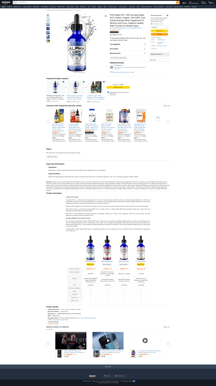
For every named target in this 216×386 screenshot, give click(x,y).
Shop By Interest (178, 6)
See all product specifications (118, 57)
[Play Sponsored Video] (108, 341)
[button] (3, 6)
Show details (112, 95)
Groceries (53, 6)
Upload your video (52, 156)
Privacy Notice (95, 381)
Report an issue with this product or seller (123, 72)
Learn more (117, 68)
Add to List (153, 60)
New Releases (45, 6)
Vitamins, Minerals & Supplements (64, 10)
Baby (138, 6)
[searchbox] (96, 2)
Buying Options (107, 264)
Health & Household (51, 10)
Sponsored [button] (48, 329)
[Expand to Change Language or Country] (112, 376)
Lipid (75, 10)
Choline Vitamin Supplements (60, 319)
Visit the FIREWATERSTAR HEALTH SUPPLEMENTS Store (125, 28)
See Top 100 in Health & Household (85, 318)
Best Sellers (36, 6)
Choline (79, 10)
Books (77, 6)
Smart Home (169, 6)
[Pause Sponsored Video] (84, 344)
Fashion (94, 6)
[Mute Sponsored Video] (84, 347)
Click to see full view (79, 72)
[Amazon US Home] (92, 376)
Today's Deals (70, 6)
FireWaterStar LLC (161, 39)
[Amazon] (6, 2)
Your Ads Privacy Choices (126, 381)
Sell (89, 6)
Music (105, 6)
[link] (76, 87)
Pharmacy (187, 6)
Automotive (132, 6)
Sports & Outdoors (159, 6)
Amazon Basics (27, 6)
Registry (100, 6)
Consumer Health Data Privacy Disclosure (109, 381)
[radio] (48, 15)
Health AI (9, 6)
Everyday (194, 6)
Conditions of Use (87, 381)
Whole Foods (60, 6)
